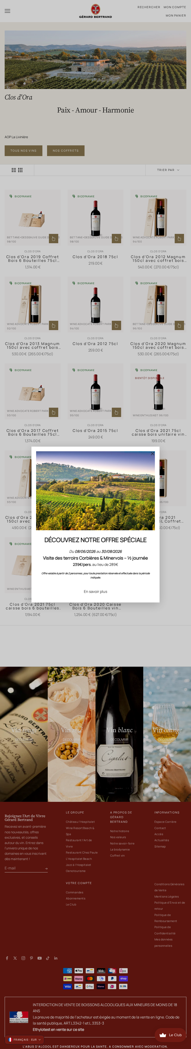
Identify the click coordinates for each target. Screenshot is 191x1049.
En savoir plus (95, 591)
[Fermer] (152, 453)
